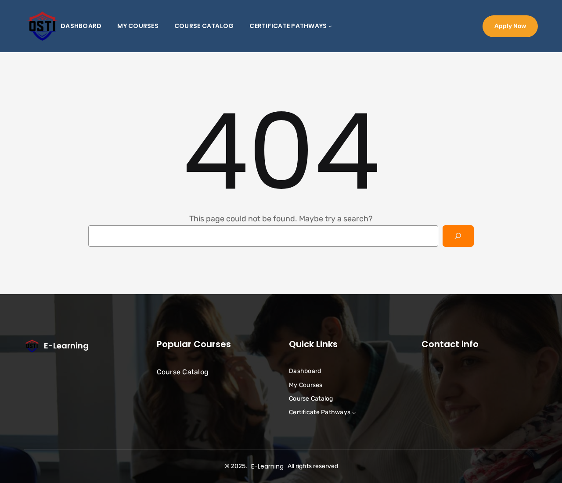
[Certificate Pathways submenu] (330, 26)
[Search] (458, 236)
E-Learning (66, 345)
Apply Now (510, 26)
